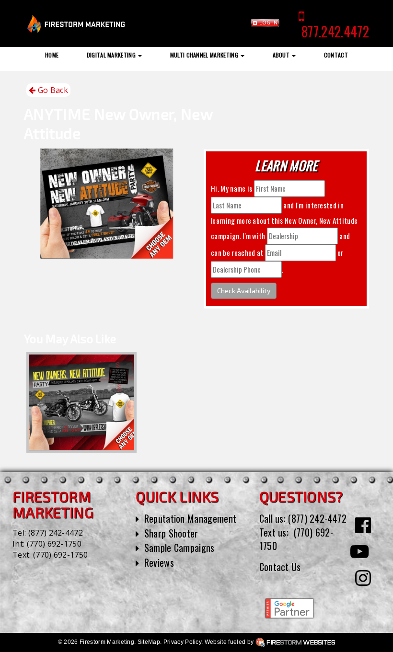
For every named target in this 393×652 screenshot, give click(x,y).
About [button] (282, 55)
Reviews (159, 562)
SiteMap (149, 642)
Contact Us (280, 567)
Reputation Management (190, 518)
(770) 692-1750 (54, 543)
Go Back (51, 90)
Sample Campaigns (179, 547)
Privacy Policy (182, 642)
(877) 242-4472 (55, 532)
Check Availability (243, 290)
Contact (336, 55)
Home (51, 55)
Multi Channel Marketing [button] (205, 55)
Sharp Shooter (171, 533)
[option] (81, 402)
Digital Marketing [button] (112, 55)
